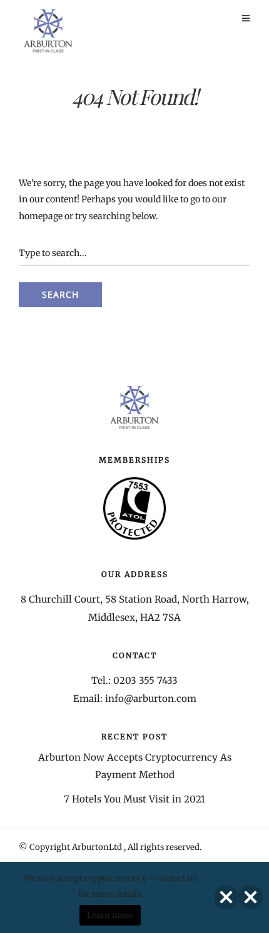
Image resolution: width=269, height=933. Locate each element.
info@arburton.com (150, 698)
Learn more (110, 915)
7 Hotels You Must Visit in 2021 (134, 799)
